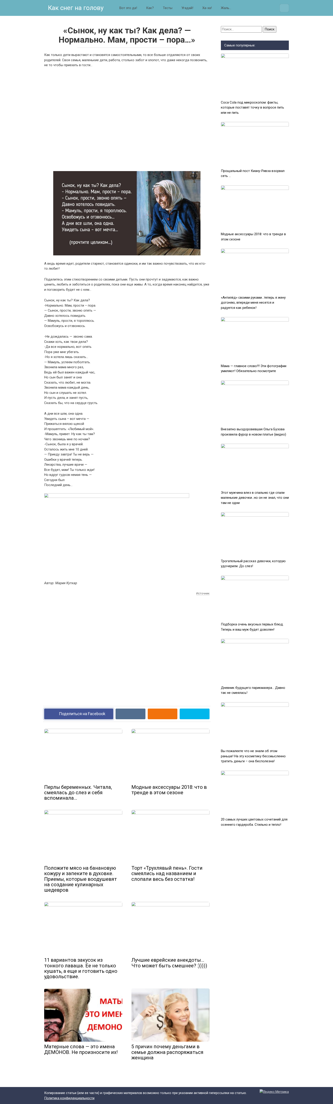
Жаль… (226, 8)
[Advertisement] (127, 118)
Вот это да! (128, 8)
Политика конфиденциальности (69, 1098)
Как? (150, 8)
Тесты (167, 8)
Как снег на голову (75, 8)
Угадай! (187, 8)
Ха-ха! (207, 8)
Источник (203, 593)
